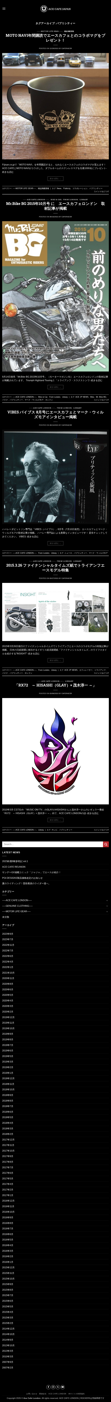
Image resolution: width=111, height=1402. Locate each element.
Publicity (67, 188)
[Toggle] (107, 900)
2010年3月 (7, 1356)
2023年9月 (7, 934)
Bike (92, 397)
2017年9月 (7, 1156)
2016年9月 (7, 1217)
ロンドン (49, 400)
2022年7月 (7, 950)
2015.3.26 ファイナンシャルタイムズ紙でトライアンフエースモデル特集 (55, 567)
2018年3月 (7, 1128)
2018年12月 (8, 1078)
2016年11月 (8, 1206)
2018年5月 (7, 1117)
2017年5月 (7, 1178)
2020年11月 (8, 978)
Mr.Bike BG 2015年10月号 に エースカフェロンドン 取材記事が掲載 (55, 206)
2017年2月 (7, 1189)
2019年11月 (8, 1023)
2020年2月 (7, 1011)
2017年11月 (8, 1145)
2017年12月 (8, 1139)
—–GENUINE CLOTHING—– (17, 906)
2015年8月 (7, 1290)
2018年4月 (7, 1123)
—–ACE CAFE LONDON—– (17, 900)
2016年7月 (7, 1228)
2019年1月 (7, 1073)
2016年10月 (8, 1212)
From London (70, 199)
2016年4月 (7, 1245)
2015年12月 (8, 1267)
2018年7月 (7, 1106)
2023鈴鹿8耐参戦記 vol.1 (15, 861)
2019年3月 (7, 1061)
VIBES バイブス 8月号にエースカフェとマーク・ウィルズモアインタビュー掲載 (55, 414)
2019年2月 (7, 1067)
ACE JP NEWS (81, 397)
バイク (5, 400)
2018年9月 (7, 1095)
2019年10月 (8, 1028)
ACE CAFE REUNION (13, 867)
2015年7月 (7, 1295)
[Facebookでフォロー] (48, 1387)
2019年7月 (7, 1045)
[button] (4, 8)
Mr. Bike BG (101, 397)
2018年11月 (8, 1084)
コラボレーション (79, 188)
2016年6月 (7, 1234)
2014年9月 (7, 1340)
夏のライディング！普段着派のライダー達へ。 (26, 883)
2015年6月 (7, 1301)
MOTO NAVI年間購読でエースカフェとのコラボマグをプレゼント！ (55, 38)
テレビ (54, 830)
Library (83, 199)
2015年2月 (7, 1323)
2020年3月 (7, 1006)
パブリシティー (95, 188)
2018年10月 (8, 1089)
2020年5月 (7, 995)
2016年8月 (7, 1223)
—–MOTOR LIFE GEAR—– (16, 911)
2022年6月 (7, 956)
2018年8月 (7, 1101)
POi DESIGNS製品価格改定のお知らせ (22, 878)
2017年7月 (7, 1167)
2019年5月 (7, 1056)
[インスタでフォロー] (53, 1387)
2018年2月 (7, 1134)
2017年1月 (7, 1195)
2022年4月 (7, 961)
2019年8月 (7, 1039)
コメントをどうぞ (101, 191)
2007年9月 (7, 1362)
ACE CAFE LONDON (57, 1394)
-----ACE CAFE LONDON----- (36, 199)
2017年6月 (7, 1173)
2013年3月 (7, 1351)
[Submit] (106, 844)
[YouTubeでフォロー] (62, 1387)
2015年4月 (7, 1312)
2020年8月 (7, 984)
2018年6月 (7, 1112)
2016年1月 (7, 1262)
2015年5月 (7, 1306)
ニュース (68, 553)
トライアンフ (100, 670)
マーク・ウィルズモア (34, 400)
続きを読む (55, 179)
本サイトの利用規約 (76, 1394)
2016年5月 (7, 1239)
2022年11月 (8, 945)
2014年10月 (8, 1334)
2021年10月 (8, 973)
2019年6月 (7, 1050)
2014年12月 (8, 1328)
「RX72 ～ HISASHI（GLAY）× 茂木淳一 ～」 (55, 685)
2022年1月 (7, 967)
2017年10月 (8, 1151)
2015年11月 (8, 1273)
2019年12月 (8, 1017)
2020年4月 (7, 1000)
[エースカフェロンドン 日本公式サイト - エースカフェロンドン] (55, 8)
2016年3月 (7, 1251)
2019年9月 (7, 1034)
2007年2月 (7, 1367)
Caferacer (67, 48)
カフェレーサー (85, 670)
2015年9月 (7, 1284)
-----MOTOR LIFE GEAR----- (49, 31)
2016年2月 (7, 1256)
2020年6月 (7, 989)
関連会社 (42, 1394)
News (59, 188)
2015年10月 (8, 1278)
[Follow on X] (58, 1387)
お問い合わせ (31, 1394)
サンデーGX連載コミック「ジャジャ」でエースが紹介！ (31, 872)
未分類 (5, 917)
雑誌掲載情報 (69, 31)
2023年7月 (7, 939)
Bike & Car (56, 199)
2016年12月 (8, 1201)
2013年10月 (8, 1345)
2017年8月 (7, 1162)
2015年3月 (7, 1317)
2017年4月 (7, 1184)
